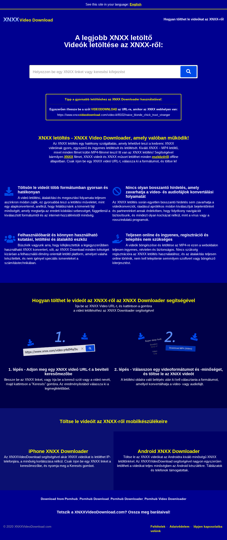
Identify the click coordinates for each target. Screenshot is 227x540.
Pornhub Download (94, 499)
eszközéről (160, 157)
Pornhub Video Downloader (165, 499)
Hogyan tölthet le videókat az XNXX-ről (194, 19)
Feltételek (158, 526)
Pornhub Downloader (127, 499)
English (135, 4)
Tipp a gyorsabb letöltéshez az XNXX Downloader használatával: (113, 99)
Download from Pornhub (59, 499)
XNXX (68, 157)
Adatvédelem (179, 526)
